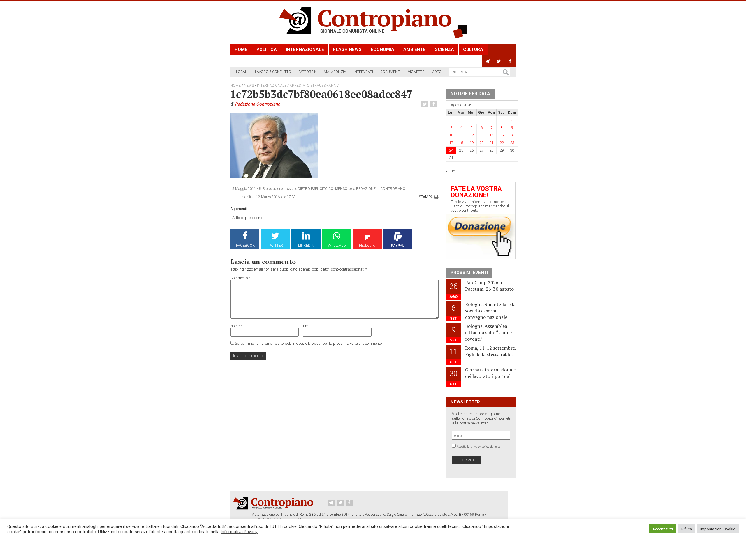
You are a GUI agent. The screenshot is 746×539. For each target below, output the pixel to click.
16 (512, 135)
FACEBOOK (245, 245)
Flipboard (367, 245)
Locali (242, 72)
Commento (240, 278)
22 (501, 142)
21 (491, 142)
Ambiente (414, 49)
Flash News (347, 49)
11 (461, 135)
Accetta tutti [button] (662, 529)
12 (471, 135)
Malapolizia (335, 72)
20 (481, 142)
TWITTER (275, 245)
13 (481, 135)
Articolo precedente (247, 218)
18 (461, 142)
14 (491, 135)
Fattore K (307, 72)
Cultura (473, 49)
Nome (236, 326)
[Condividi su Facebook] (434, 104)
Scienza (444, 49)
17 (451, 142)
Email (309, 326)
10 (451, 135)
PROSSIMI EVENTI (469, 272)
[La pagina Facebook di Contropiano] (510, 61)
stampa (426, 197)
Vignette (416, 72)
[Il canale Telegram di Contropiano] (487, 61)
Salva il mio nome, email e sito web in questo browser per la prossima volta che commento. (309, 343)
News (249, 85)
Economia (382, 49)
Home (241, 49)
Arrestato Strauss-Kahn (313, 85)
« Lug (450, 171)
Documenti (390, 72)
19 (471, 142)
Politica (266, 49)
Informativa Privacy (239, 531)
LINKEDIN (306, 245)
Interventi (363, 72)
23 (512, 142)
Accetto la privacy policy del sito (478, 447)
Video (436, 72)
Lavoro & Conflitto (273, 72)
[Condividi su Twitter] (425, 104)
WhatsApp (337, 245)
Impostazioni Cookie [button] (717, 529)
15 (501, 135)
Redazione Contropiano (257, 104)
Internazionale (305, 49)
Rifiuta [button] (686, 529)
